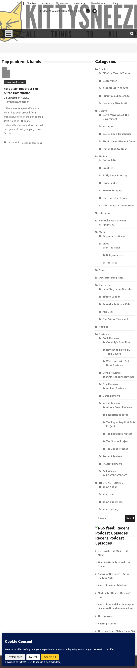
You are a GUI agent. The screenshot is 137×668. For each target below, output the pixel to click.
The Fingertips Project (116, 198)
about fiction (110, 487)
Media (102, 232)
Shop (115, 3)
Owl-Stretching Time (111, 277)
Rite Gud (108, 311)
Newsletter (80, 3)
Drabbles (108, 168)
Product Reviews (112, 456)
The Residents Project (119, 434)
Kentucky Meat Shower (112, 220)
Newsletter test (99, 3)
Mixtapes (108, 126)
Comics (103, 69)
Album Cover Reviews (119, 407)
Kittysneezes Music (114, 236)
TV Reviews (109, 471)
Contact (46, 3)
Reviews (104, 334)
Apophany (108, 224)
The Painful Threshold (115, 319)
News (102, 270)
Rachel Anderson (19, 101)
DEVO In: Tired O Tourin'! (117, 73)
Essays (103, 111)
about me (108, 494)
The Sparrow (105, 616)
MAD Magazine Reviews (120, 376)
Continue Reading (31, 143)
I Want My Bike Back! (115, 103)
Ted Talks (111, 262)
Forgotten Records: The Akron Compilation (21, 91)
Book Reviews (111, 338)
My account (62, 3)
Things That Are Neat (115, 149)
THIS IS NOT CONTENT (111, 483)
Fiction (103, 156)
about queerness (113, 502)
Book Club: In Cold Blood (112, 585)
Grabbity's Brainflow (118, 342)
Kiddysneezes (114, 255)
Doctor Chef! (110, 81)
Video (106, 243)
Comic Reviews (112, 372)
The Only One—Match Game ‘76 (116, 631)
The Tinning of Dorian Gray (118, 205)
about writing (110, 509)
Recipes (103, 326)
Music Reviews (111, 403)
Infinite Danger (111, 296)
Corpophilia (109, 160)
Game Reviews (111, 395)
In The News (113, 247)
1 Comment (13, 142)
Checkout (32, 3)
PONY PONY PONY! (116, 475)
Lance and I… (110, 183)
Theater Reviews (112, 464)
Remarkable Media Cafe (116, 304)
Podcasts (104, 285)
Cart (19, 3)
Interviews (105, 213)
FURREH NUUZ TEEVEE (115, 88)
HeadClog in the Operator (117, 289)
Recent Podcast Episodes (109, 541)
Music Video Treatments (117, 134)
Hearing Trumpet (107, 623)
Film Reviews (110, 384)
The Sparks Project (117, 441)
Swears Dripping (112, 190)
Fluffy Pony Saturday (115, 175)
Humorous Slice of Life (116, 96)
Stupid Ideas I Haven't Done (119, 141)
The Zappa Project (117, 449)
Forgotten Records (15, 82)
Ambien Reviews (116, 388)
